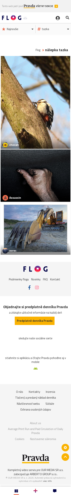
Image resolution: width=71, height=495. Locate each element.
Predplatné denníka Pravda (34, 321)
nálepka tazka (56, 50)
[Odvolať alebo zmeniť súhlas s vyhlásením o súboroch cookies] (65, 447)
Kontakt (55, 279)
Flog (38, 50)
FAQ (45, 279)
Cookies (19, 439)
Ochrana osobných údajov (35, 409)
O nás (19, 392)
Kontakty (34, 392)
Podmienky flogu (19, 279)
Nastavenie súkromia (43, 439)
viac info (47, 481)
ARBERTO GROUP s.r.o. (43, 474)
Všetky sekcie (45, 6)
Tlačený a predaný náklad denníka (35, 398)
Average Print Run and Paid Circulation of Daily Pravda (35, 431)
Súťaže (49, 404)
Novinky (36, 279)
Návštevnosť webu (28, 404)
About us (35, 423)
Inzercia (50, 392)
